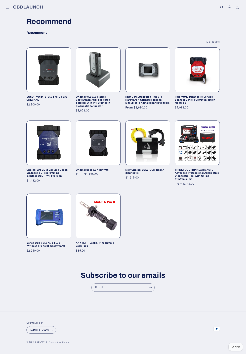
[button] (7, 7)
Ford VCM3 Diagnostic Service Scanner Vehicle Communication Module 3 (195, 99)
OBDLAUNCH (41, 342)
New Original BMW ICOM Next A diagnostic (144, 171)
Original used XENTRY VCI (92, 169)
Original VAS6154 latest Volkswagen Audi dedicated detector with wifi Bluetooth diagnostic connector (93, 101)
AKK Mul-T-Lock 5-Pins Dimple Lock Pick (95, 244)
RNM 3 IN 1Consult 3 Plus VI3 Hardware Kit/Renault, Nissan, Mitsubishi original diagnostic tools (147, 99)
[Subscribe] (150, 287)
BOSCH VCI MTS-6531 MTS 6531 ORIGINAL (47, 98)
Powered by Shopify (59, 342)
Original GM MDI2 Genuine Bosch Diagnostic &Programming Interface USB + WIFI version (47, 172)
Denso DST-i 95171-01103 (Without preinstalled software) (45, 244)
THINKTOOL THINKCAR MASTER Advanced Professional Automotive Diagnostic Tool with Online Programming (197, 174)
